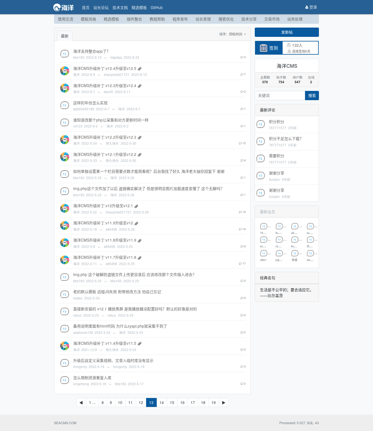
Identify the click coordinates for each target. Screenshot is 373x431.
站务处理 (295, 19)
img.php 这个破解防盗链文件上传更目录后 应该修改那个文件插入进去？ (134, 274)
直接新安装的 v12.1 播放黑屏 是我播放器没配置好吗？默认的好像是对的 (135, 308)
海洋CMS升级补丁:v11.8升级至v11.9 (104, 240)
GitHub (157, 7)
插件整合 (134, 19)
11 (130, 402)
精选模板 (139, 7)
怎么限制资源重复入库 (92, 377)
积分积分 (276, 121)
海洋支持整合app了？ (91, 51)
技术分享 (249, 19)
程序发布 (180, 19)
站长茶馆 (203, 19)
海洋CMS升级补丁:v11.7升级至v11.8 (104, 257)
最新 (65, 35)
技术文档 (120, 7)
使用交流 (65, 19)
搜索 (312, 95)
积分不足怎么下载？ (286, 138)
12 (141, 402)
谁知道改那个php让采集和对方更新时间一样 (111, 120)
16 (182, 402)
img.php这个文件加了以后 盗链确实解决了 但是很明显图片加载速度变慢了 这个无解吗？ (148, 188)
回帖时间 (236, 34)
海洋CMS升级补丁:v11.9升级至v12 (103, 222)
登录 (312, 7)
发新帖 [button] (287, 32)
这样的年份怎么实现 (90, 102)
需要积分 (276, 155)
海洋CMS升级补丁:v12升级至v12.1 (103, 205)
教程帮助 (157, 19)
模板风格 (88, 19)
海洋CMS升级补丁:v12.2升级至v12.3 (104, 137)
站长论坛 (101, 7)
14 (161, 402)
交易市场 (272, 19)
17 (193, 402)
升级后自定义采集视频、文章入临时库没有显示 (113, 360)
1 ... (92, 402)
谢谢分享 (276, 173)
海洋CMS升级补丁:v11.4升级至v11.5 (104, 343)
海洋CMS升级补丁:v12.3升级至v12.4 (104, 85)
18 (203, 402)
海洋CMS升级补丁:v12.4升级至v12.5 (104, 68)
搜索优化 (226, 19)
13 (151, 402)
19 (213, 402)
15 (172, 402)
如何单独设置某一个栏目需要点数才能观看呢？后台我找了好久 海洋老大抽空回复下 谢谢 (148, 171)
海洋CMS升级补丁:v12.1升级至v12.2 (104, 154)
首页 (86, 7)
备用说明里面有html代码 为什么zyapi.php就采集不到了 (120, 326)
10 (120, 402)
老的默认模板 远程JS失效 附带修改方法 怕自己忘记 (117, 291)
